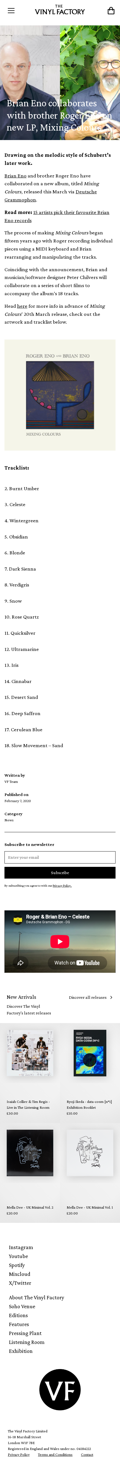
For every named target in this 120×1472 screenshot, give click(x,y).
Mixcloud (19, 1274)
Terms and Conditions (55, 1454)
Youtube (18, 1256)
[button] (18, 10)
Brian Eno (15, 176)
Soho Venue (22, 1306)
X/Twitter (20, 1283)
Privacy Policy (19, 1454)
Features (19, 1324)
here (22, 306)
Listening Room (27, 1342)
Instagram (21, 1247)
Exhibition (21, 1351)
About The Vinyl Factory (36, 1297)
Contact (87, 1454)
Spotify (17, 1265)
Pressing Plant (25, 1333)
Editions (18, 1315)
